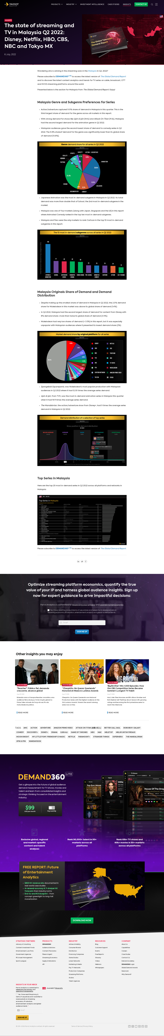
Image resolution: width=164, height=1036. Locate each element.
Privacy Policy (88, 1026)
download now (82, 921)
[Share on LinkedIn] (78, 561)
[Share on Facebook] (86, 561)
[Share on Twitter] (82, 561)
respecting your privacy (83, 605)
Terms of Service (76, 1026)
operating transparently (111, 605)
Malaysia (92, 71)
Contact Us (141, 4)
